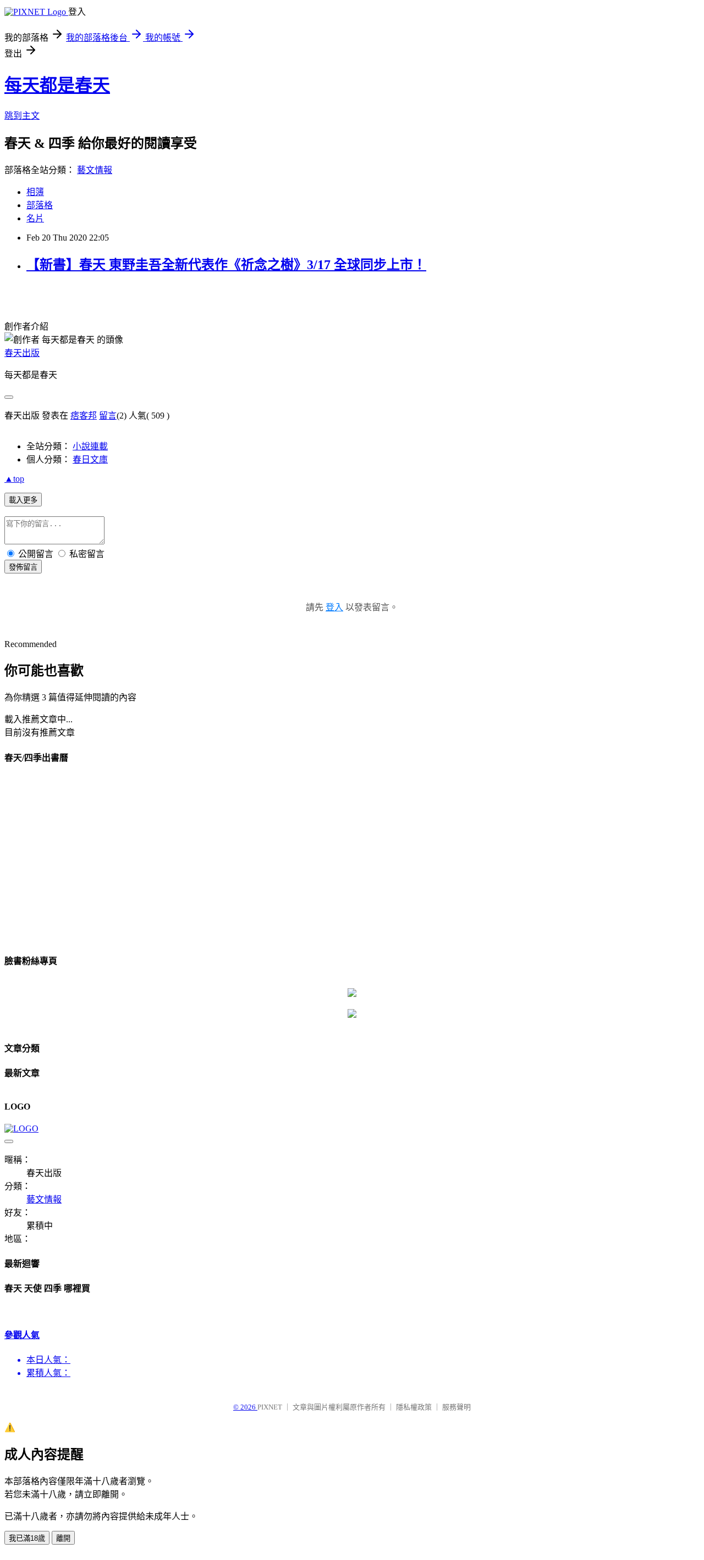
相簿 (35, 192)
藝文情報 (94, 170)
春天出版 (22, 353)
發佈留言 (23, 567)
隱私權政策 (414, 1407)
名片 (35, 218)
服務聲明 (456, 1407)
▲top (14, 478)
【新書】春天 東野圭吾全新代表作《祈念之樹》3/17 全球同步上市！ (226, 265)
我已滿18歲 (27, 1538)
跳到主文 (22, 115)
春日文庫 (90, 459)
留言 (108, 415)
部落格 (39, 205)
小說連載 (90, 446)
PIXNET (269, 1407)
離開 (63, 1538)
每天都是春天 (57, 85)
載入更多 (23, 500)
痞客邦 (83, 415)
